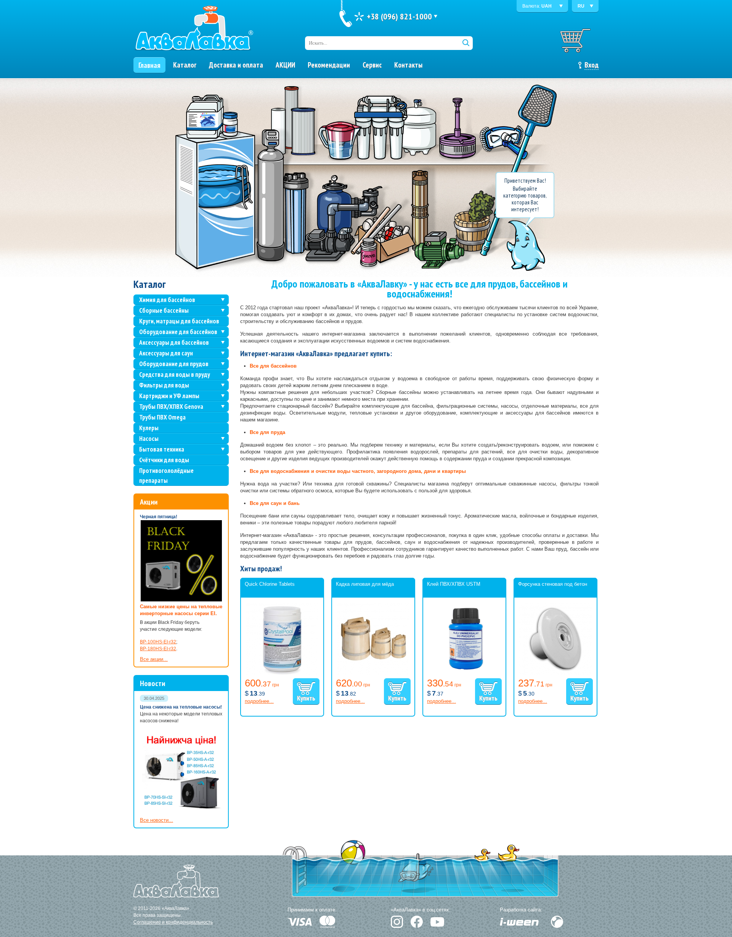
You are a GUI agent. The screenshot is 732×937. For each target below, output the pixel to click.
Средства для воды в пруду (174, 374)
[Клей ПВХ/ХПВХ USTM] (464, 673)
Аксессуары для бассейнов (174, 342)
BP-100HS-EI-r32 (158, 641)
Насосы (149, 438)
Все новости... (156, 820)
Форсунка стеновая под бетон (552, 584)
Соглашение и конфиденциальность (173, 922)
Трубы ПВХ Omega (162, 417)
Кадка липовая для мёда (365, 584)
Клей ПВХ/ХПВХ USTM (453, 584)
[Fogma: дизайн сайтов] (557, 922)
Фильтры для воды (164, 385)
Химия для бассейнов (167, 300)
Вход (591, 64)
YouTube (437, 922)
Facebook (417, 922)
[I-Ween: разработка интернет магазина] (519, 922)
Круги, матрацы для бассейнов (179, 321)
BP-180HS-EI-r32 (158, 648)
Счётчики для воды (164, 460)
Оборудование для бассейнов (178, 332)
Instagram (397, 922)
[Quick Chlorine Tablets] (282, 673)
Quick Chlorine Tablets (270, 584)
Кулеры (149, 428)
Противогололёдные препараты (166, 475)
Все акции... (154, 659)
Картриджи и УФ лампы (169, 396)
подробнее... (259, 701)
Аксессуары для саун (166, 353)
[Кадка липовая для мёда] (373, 673)
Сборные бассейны (164, 310)
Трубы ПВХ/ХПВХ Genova (171, 406)
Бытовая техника (161, 449)
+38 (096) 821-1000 (399, 16)
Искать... (318, 43)
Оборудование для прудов (174, 364)
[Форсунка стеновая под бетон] (555, 673)
